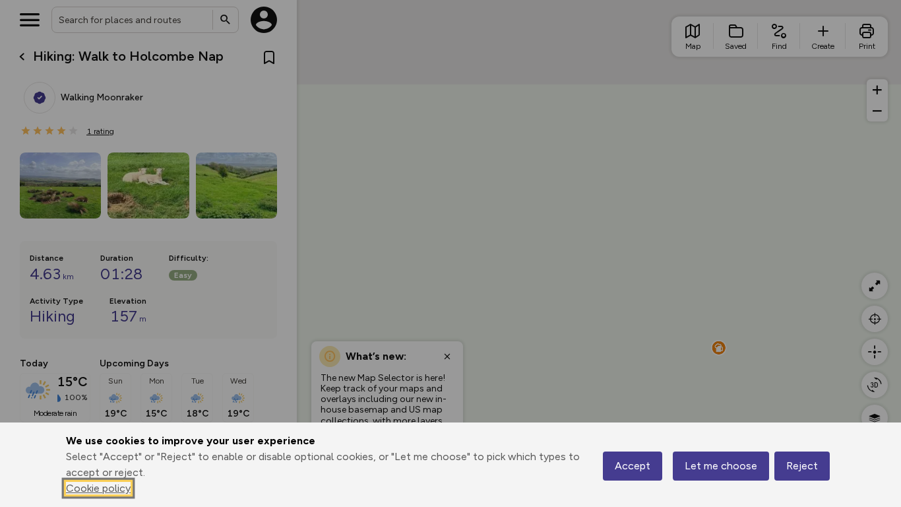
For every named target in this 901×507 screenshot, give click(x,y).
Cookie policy (98, 488)
